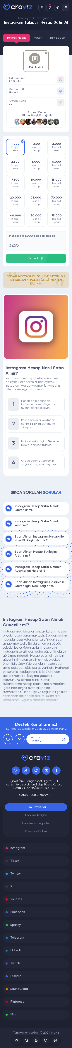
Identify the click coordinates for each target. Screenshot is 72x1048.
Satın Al (33, 258)
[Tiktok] (26, 770)
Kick (13, 1014)
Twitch (15, 963)
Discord (15, 976)
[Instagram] (16, 770)
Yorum (38, 37)
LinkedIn (16, 950)
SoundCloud (19, 989)
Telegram (17, 937)
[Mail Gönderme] (20, 739)
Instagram (17, 848)
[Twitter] (36, 770)
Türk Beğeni (57, 37)
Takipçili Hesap (16, 37)
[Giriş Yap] (57, 7)
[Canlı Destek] (8, 739)
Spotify (15, 925)
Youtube (16, 899)
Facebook (17, 912)
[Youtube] (46, 770)
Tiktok (14, 860)
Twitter (15, 873)
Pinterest (17, 1001)
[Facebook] (56, 770)
